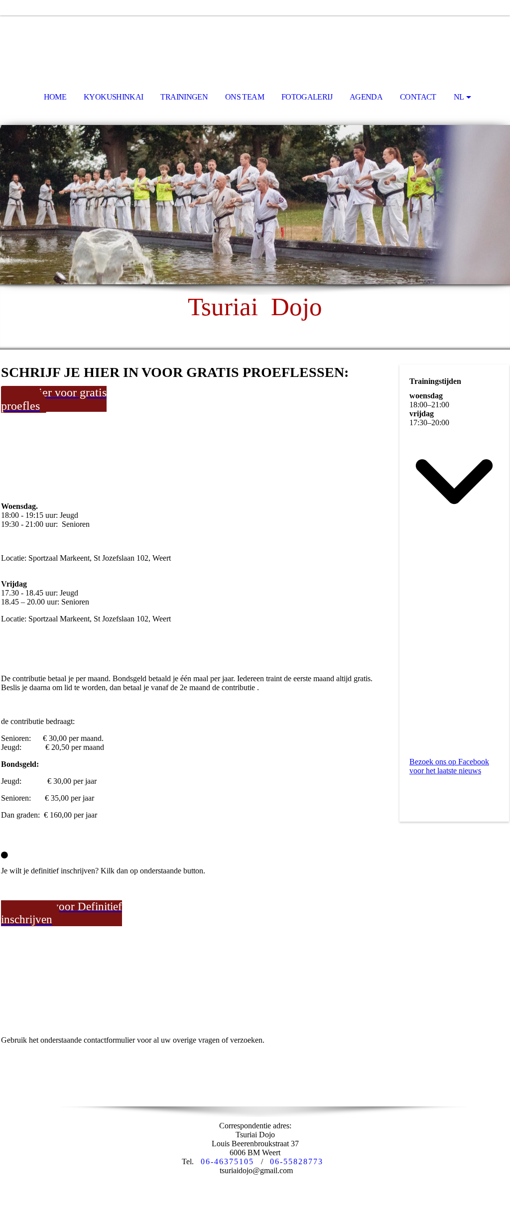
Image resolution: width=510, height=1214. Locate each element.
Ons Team (244, 97)
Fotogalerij (306, 97)
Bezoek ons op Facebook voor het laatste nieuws (449, 766)
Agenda (366, 97)
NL (459, 97)
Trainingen (184, 97)
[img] (255, 42)
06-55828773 (296, 1161)
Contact (418, 97)
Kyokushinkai (113, 97)
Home (55, 97)
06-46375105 (227, 1161)
